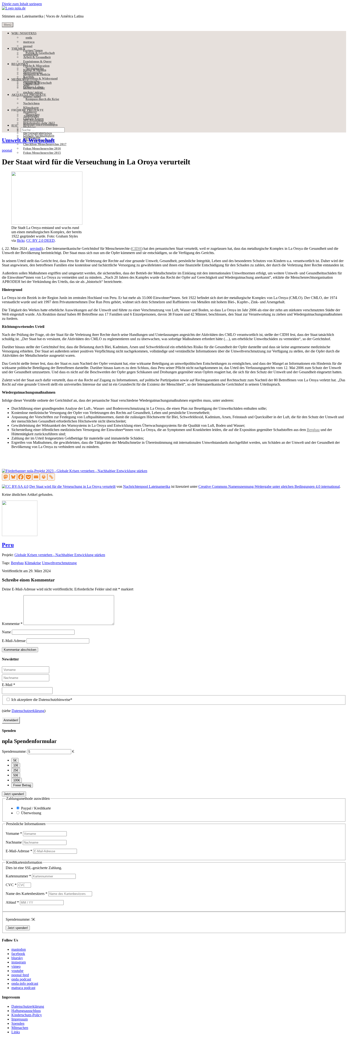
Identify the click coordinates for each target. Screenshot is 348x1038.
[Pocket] (28, 477)
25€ (15, 770)
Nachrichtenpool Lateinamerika (146, 486)
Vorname (14, 833)
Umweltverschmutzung (59, 563)
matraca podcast (23, 988)
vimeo (16, 966)
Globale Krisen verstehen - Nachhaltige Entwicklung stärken (59, 555)
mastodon (18, 949)
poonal (7, 150)
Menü (7, 24)
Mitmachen (19, 1028)
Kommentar (12, 624)
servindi (36, 248)
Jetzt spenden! (14, 794)
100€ (16, 780)
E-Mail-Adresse (14, 641)
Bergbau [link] (313, 430)
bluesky (17, 958)
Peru (8, 545)
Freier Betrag (22, 785)
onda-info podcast (24, 983)
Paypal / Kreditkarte (36, 808)
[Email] (36, 477)
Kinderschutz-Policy (26, 1015)
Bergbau (17, 563)
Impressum (19, 1019)
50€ (15, 775)
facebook (18, 954)
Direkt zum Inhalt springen (22, 4)
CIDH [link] (136, 248)
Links (15, 1032)
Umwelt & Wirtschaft (28, 140)
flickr (20, 240)
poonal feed (20, 975)
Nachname (14, 842)
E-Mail (8, 685)
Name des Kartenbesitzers (26, 894)
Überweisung (31, 813)
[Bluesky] (13, 477)
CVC (11, 885)
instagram (18, 962)
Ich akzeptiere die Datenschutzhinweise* (41, 700)
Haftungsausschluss (26, 1011)
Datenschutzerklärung (28, 711)
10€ (15, 765)
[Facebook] (21, 477)
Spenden (17, 1023)
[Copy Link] (51, 477)
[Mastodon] (5, 477)
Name (6, 632)
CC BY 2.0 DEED (40, 240)
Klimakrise (33, 563)
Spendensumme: (14, 751)
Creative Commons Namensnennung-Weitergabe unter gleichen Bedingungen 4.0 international (269, 486)
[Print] (43, 477)
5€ (15, 760)
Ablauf (12, 902)
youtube (17, 971)
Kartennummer (18, 876)
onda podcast (21, 979)
